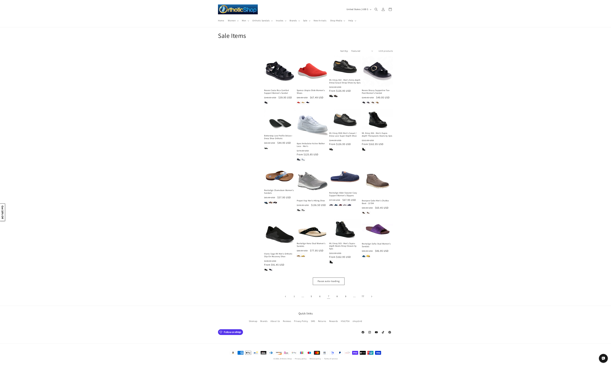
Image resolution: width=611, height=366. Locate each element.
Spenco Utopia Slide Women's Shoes (311, 91)
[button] (233, 20)
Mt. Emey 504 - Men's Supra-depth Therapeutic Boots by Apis (377, 134)
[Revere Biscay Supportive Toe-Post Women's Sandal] (377, 71)
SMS (313, 321)
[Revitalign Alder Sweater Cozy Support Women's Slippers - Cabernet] (340, 205)
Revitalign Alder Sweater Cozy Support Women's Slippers (343, 194)
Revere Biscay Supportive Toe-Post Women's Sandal (376, 91)
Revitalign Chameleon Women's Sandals (279, 191)
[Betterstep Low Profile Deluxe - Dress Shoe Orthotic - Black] (266, 148)
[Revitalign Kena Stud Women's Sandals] (312, 229)
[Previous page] (285, 296)
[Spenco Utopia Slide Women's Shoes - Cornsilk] (303, 102)
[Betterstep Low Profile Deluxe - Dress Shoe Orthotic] (279, 120)
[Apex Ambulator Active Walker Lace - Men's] (312, 124)
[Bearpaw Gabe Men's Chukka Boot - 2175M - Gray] (368, 213)
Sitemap (253, 321)
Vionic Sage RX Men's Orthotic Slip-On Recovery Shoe (278, 255)
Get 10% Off (2, 212)
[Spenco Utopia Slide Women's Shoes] (312, 71)
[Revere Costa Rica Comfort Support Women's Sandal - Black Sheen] (266, 102)
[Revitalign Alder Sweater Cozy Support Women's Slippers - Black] (331, 205)
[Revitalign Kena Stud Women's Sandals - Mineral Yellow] (303, 255)
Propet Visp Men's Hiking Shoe (311, 200)
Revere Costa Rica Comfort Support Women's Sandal (276, 91)
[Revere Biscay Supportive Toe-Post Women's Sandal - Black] (364, 102)
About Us (275, 321)
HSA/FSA (345, 321)
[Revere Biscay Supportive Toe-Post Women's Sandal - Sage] (373, 102)
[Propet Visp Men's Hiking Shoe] (312, 181)
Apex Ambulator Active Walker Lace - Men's (311, 145)
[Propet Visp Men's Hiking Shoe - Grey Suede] (303, 210)
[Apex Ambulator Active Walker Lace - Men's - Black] (299, 159)
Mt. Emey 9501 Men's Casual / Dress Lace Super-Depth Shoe (343, 134)
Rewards (333, 321)
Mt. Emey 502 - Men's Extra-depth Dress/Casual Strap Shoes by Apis (344, 81)
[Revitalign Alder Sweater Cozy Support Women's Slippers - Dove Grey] (345, 205)
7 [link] (328, 296)
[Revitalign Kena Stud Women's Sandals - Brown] (299, 255)
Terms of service (330, 358)
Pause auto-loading (329, 281)
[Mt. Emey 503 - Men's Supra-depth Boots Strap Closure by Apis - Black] (331, 262)
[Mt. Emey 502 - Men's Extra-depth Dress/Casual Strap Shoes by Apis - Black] (331, 96)
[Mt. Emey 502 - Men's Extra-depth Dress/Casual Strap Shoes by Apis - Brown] (336, 96)
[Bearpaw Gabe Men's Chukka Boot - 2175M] (377, 181)
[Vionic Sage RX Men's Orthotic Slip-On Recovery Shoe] (279, 234)
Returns (322, 321)
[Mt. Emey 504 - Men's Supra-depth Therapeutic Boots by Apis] (377, 118)
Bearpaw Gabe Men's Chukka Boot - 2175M (375, 202)
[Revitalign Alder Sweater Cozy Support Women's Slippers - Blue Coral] (336, 205)
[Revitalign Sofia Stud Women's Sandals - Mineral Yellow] (368, 256)
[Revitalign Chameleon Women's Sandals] (279, 175)
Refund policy (315, 358)
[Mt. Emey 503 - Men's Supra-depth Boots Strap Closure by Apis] (345, 229)
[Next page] (371, 296)
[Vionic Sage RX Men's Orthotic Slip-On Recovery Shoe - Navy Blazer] (271, 270)
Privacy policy (301, 358)
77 (363, 296)
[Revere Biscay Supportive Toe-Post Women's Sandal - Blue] (368, 102)
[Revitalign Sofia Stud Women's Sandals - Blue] (364, 256)
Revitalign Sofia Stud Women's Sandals (376, 245)
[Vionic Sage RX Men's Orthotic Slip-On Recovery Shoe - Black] (266, 270)
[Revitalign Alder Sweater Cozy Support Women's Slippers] (345, 177)
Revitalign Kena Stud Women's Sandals (311, 244)
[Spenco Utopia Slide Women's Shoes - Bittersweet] (299, 102)
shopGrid (357, 321)
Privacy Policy (301, 321)
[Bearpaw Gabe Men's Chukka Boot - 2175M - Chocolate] (364, 213)
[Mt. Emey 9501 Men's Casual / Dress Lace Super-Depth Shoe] (345, 118)
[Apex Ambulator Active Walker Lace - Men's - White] (303, 159)
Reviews (287, 321)
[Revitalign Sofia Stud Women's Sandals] (377, 229)
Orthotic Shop (286, 359)
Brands (264, 321)
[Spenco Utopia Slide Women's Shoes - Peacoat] (308, 102)
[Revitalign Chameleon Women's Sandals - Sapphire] (266, 202)
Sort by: (344, 50)
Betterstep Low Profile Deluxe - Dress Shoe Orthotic (278, 137)
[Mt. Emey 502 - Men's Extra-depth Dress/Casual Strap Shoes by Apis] (345, 65)
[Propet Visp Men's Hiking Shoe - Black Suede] (299, 210)
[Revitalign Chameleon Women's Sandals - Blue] (271, 202)
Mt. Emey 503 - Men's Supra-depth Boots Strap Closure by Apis (343, 246)
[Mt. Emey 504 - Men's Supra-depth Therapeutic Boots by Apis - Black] (364, 149)
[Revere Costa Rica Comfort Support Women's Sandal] (279, 71)
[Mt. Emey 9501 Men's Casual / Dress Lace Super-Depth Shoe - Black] (331, 149)
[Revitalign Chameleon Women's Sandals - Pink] (275, 202)
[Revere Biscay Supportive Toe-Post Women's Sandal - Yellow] (377, 102)
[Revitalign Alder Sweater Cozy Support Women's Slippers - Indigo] (349, 205)
